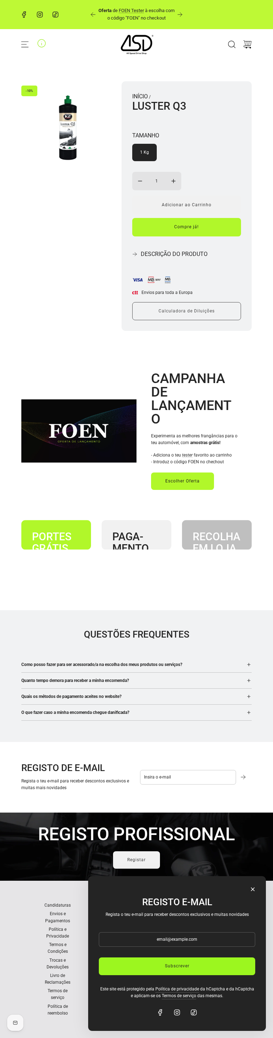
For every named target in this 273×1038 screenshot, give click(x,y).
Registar (136, 859)
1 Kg (144, 152)
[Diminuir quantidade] (140, 181)
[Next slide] (180, 14)
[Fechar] (253, 889)
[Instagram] (40, 14)
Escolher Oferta (182, 481)
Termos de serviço (179, 995)
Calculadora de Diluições (187, 310)
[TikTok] (55, 14)
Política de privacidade (177, 989)
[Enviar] (244, 777)
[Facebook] (24, 14)
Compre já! (186, 226)
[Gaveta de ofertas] (41, 43)
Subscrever (177, 965)
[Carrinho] (247, 44)
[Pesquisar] (232, 44)
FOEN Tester (131, 10)
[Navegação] (25, 44)
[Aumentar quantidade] (173, 181)
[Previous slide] (93, 14)
